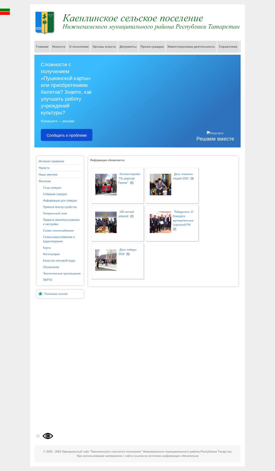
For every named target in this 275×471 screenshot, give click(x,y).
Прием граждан (152, 46)
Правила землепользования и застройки (61, 222)
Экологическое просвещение (62, 273)
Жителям (45, 181)
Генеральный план (55, 213)
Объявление (51, 267)
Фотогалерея (51, 254)
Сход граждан (52, 187)
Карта (46, 247)
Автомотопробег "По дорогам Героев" (129, 178)
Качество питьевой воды (59, 260)
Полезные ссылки (55, 293)
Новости (58, 46)
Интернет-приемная (51, 161)
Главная (42, 46)
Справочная (228, 46)
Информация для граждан (60, 200)
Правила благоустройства (60, 207)
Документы (128, 46)
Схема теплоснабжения (58, 230)
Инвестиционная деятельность (191, 46)
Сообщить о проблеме (67, 135)
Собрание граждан (55, 194)
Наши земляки (48, 174)
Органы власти (104, 46)
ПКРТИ (47, 280)
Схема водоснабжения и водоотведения (59, 239)
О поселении (79, 46)
